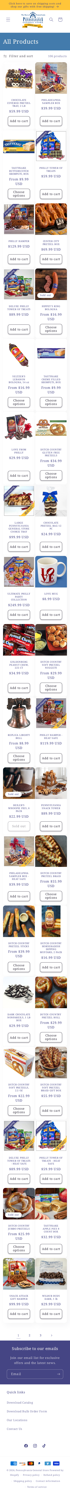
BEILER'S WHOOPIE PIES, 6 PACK (19, 808)
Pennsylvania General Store (32, 1470)
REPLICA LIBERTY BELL (19, 736)
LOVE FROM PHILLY (19, 451)
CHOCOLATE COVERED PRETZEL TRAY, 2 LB (19, 102)
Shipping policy (23, 1481)
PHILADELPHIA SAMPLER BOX (51, 101)
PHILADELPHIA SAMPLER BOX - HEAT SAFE (19, 876)
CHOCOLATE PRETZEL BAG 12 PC (51, 525)
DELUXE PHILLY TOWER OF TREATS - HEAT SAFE (19, 1160)
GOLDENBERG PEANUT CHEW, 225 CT (18, 664)
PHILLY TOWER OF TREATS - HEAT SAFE (51, 1160)
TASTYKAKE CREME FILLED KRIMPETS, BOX (51, 379)
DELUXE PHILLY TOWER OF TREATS (19, 308)
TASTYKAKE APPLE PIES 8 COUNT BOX (51, 1228)
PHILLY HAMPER (18, 241)
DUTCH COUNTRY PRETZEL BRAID (51, 875)
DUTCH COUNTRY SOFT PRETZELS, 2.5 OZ (19, 1087)
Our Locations (17, 1420)
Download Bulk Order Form (27, 1411)
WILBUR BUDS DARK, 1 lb (51, 1297)
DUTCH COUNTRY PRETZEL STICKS (19, 945)
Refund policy (51, 1474)
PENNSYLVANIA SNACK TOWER (51, 806)
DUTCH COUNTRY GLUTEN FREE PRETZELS (51, 452)
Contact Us (14, 1429)
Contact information (48, 1481)
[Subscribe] (58, 1374)
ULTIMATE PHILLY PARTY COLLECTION (18, 596)
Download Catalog (20, 1402)
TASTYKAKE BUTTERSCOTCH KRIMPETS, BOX (19, 171)
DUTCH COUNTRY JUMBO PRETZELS (19, 1227)
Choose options (19, 194)
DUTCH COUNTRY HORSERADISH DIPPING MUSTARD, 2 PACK (51, 948)
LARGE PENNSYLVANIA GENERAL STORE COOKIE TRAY (19, 527)
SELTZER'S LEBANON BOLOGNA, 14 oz (19, 379)
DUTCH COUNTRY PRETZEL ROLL (51, 1016)
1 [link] (18, 1335)
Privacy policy (31, 1474)
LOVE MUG (51, 593)
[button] (8, 19)
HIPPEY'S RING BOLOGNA (51, 308)
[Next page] (51, 1335)
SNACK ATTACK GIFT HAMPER (19, 1297)
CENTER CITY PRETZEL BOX (51, 243)
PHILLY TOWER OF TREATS (51, 169)
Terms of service (37, 1486)
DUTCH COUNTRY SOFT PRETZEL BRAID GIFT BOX (51, 1087)
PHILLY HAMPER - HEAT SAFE (51, 736)
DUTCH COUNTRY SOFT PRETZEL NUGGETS (51, 664)
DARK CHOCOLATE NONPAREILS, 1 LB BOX (19, 1017)
